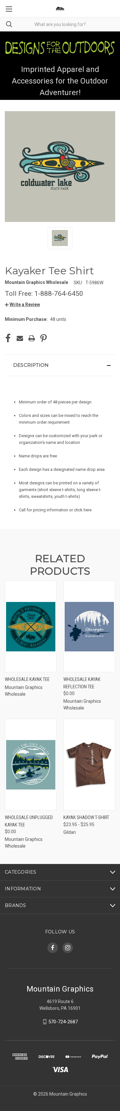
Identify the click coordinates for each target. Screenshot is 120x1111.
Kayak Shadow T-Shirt (86, 817)
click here (83, 509)
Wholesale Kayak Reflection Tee (81, 683)
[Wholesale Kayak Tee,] (30, 626)
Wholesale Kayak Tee (27, 679)
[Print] (31, 338)
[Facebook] (8, 338)
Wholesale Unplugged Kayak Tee (29, 821)
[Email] (20, 338)
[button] (22, 304)
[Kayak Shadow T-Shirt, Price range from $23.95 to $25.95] (89, 764)
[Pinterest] (43, 338)
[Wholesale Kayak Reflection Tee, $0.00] (89, 626)
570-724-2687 (63, 1022)
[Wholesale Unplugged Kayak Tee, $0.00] (30, 764)
